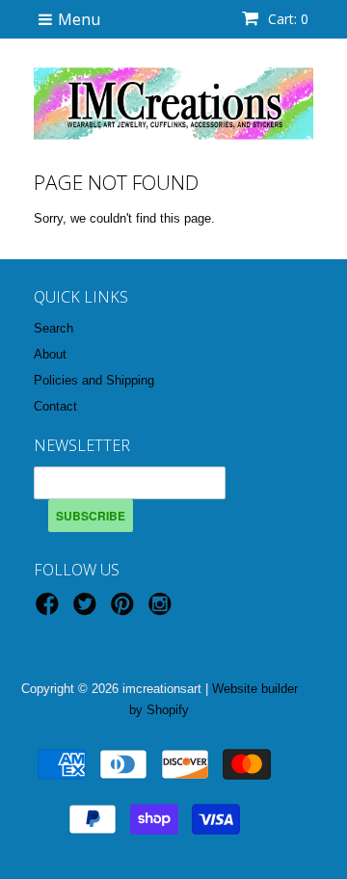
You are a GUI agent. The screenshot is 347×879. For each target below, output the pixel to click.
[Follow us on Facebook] (50, 610)
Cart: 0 (286, 19)
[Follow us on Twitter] (87, 610)
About (50, 354)
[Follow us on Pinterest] (125, 610)
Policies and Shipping (94, 380)
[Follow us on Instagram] (162, 610)
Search (53, 328)
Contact (55, 406)
